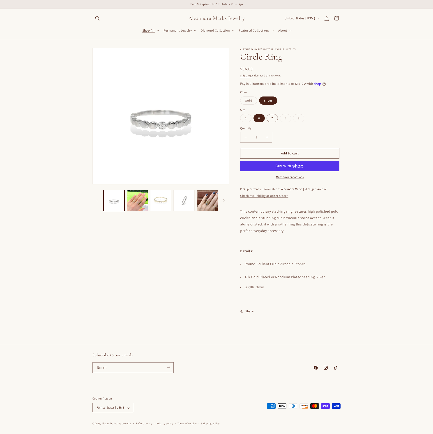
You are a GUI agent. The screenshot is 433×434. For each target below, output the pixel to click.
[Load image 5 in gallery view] (207, 200)
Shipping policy (210, 423)
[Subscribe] (168, 367)
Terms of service (186, 423)
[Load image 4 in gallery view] (183, 200)
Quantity (245, 128)
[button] (97, 18)
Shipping (246, 75)
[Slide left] (97, 200)
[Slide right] (224, 200)
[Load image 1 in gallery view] (114, 200)
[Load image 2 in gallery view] (137, 200)
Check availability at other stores (264, 196)
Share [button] (249, 311)
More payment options (290, 177)
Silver (268, 101)
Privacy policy (165, 423)
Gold (251, 101)
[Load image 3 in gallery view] (160, 200)
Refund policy (144, 423)
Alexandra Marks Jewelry (116, 423)
